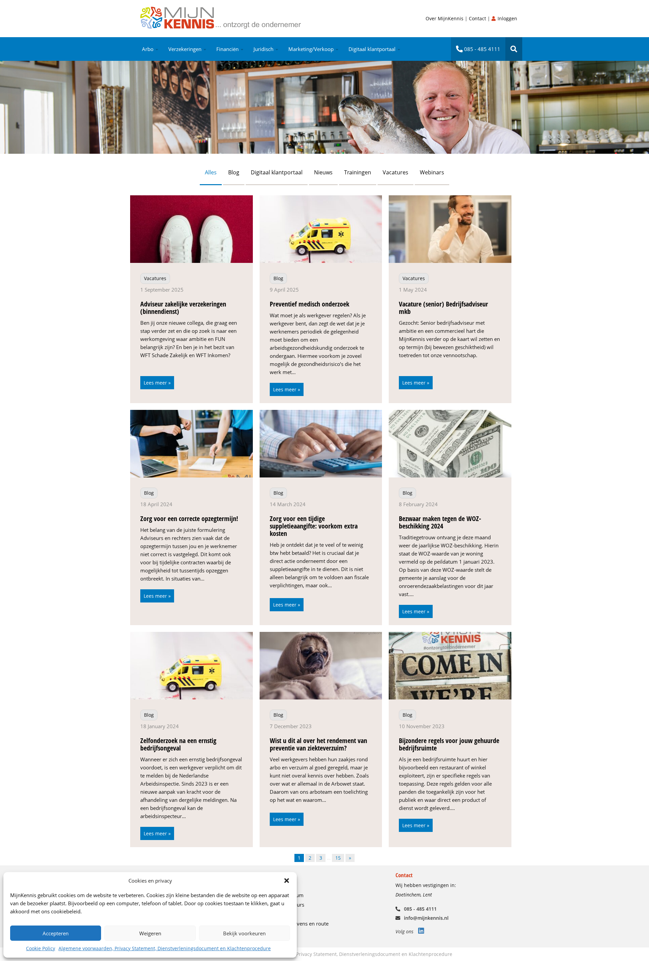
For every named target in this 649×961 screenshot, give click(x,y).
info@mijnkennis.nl (426, 918)
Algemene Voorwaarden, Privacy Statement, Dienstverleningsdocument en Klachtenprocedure (346, 954)
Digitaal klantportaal (372, 49)
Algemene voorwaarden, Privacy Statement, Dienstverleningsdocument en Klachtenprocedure (164, 948)
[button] (286, 880)
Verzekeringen (185, 49)
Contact (478, 18)
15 (338, 858)
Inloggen (506, 18)
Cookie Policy (40, 948)
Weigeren (150, 933)
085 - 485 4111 (481, 49)
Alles (211, 172)
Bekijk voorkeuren (244, 933)
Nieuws (323, 172)
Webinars (432, 172)
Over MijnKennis (445, 18)
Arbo (148, 49)
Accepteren (56, 933)
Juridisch (264, 49)
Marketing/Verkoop (311, 49)
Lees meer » (157, 382)
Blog (233, 172)
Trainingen (357, 172)
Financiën (228, 49)
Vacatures (395, 172)
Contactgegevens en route (298, 923)
